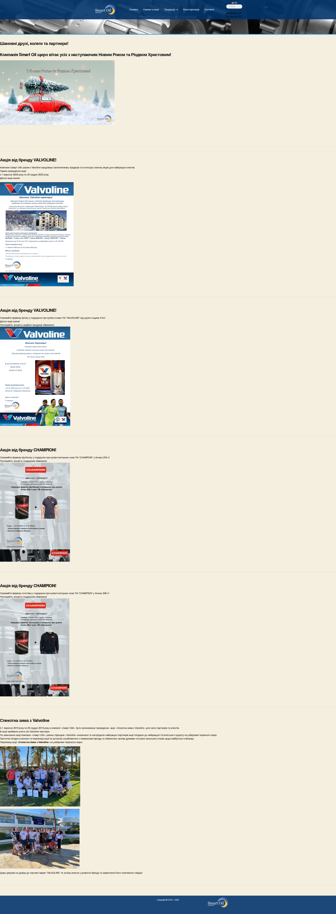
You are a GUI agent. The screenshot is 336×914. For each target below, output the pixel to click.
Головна (133, 9)
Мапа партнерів (191, 9)
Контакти (209, 9)
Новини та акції (151, 9)
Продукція (169, 9)
